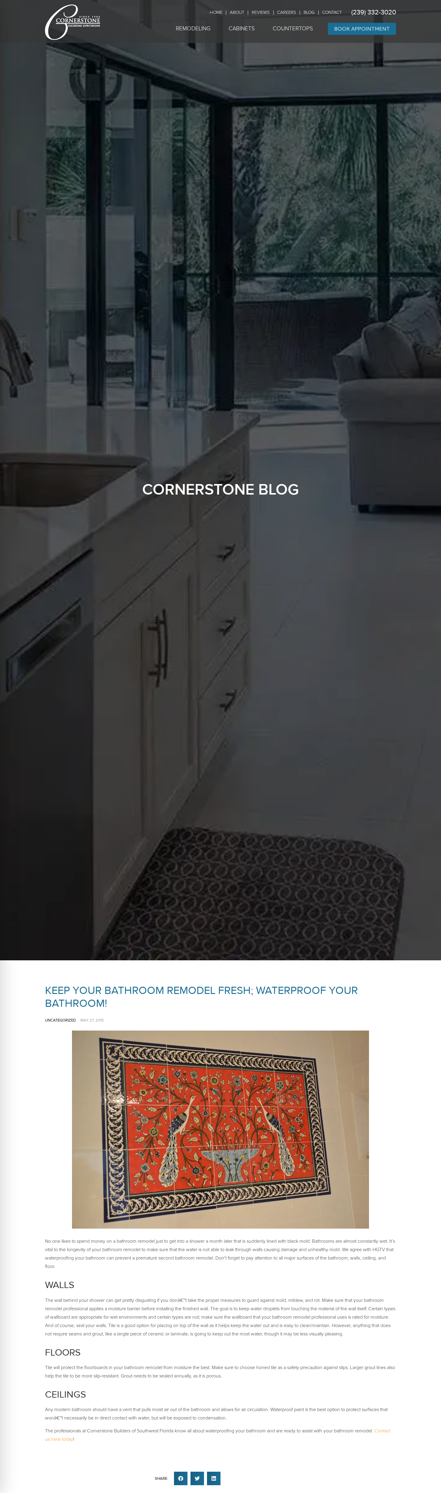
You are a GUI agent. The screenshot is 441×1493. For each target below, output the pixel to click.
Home (216, 12)
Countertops (293, 29)
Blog (309, 12)
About (237, 12)
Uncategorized (60, 1020)
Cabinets (242, 29)
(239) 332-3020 (373, 12)
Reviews (261, 12)
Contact (332, 12)
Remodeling (193, 29)
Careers (286, 12)
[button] (181, 1478)
